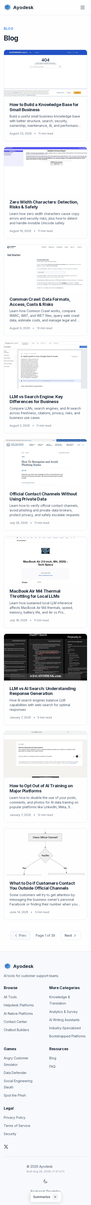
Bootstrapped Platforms (67, 1036)
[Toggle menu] (82, 7)
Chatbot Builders (16, 1030)
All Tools (10, 997)
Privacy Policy (14, 1117)
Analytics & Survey (63, 1012)
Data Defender (15, 1073)
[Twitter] (6, 1146)
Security (10, 1134)
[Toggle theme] (45, 1181)
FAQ (52, 1066)
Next (68, 935)
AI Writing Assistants (64, 1020)
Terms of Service (17, 1126)
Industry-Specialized (65, 1028)
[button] (46, 1196)
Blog (52, 1058)
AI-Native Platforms (18, 1013)
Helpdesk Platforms (19, 1005)
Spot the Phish (15, 1095)
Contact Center (15, 1022)
